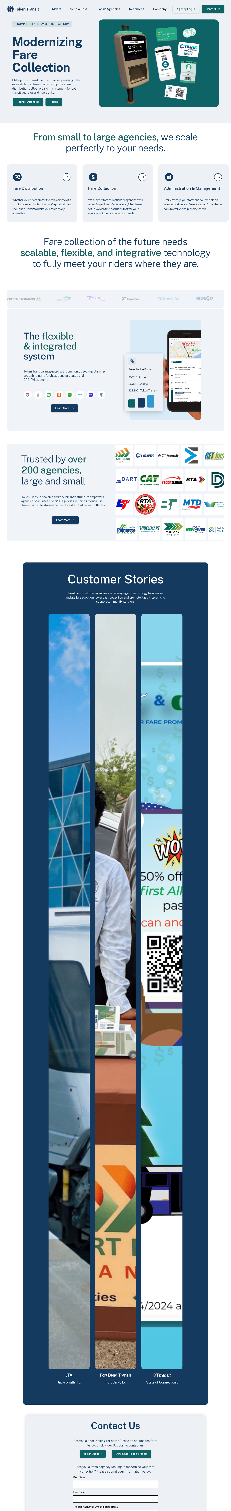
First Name (79, 1477)
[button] (58, 9)
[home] (24, 9)
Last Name (79, 1492)
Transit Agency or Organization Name (95, 1507)
